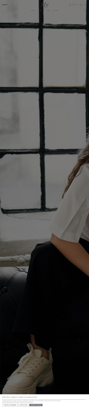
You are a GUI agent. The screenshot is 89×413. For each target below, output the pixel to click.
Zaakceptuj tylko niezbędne (10, 405)
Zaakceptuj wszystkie (36, 405)
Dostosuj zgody (23, 405)
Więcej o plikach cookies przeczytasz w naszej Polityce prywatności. (17, 402)
